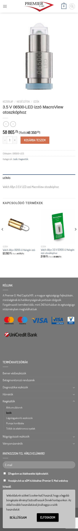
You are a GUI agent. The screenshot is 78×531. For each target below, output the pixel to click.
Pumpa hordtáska (15, 423)
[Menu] (5, 6)
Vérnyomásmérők (13, 443)
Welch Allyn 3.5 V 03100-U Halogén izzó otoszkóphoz (57, 251)
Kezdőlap (8, 101)
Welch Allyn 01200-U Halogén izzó (19, 249)
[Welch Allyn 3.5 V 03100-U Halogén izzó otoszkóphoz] (58, 226)
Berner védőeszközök (14, 373)
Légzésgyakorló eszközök (19, 418)
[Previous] (2, 236)
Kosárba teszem (35, 140)
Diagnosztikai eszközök (15, 387)
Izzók (36, 101)
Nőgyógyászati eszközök (16, 436)
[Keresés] (72, 6)
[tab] (39, 178)
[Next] (75, 236)
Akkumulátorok (14, 407)
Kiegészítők (23, 101)
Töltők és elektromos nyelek (20, 428)
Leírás (7, 178)
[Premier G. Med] (39, 6)
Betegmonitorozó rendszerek (19, 380)
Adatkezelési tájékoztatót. (35, 473)
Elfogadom (47, 517)
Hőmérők (8, 394)
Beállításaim (18, 517)
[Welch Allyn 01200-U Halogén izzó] (20, 226)
